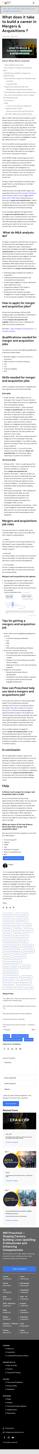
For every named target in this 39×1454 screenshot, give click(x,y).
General (28, 951)
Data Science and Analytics (15, 941)
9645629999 (24, 1326)
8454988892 (7, 1292)
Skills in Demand (11, 977)
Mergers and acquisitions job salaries (19, 90)
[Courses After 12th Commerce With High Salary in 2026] (19, 1190)
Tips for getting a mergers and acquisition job (20, 92)
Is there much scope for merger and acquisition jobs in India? (18, 107)
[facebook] (4, 1048)
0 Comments (28, 1039)
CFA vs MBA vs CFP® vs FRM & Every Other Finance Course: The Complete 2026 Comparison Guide (19, 1137)
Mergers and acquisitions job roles (16, 87)
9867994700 (24, 1333)
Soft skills (10, 81)
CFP (18, 930)
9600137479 (7, 1333)
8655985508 (7, 1299)
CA (27, 925)
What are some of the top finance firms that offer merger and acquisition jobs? (19, 112)
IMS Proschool (14, 706)
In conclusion (8, 100)
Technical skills (12, 84)
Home (5, 9)
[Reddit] (10, 907)
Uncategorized (24, 982)
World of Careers (24, 988)
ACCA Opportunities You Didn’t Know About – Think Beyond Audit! (19, 1176)
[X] (6, 907)
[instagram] (8, 1048)
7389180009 (24, 1312)
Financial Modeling (12, 951)
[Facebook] (3, 907)
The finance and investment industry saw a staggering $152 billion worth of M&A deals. (19, 195)
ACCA (8, 915)
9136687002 (7, 1306)
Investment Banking (12, 961)
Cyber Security (20, 935)
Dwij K (7, 1036)
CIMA (28, 930)
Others (25, 967)
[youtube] (20, 1048)
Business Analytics (12, 925)
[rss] (16, 1048)
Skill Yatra (8, 982)
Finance (13, 858)
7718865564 (24, 1292)
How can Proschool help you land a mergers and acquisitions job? (18, 96)
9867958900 (7, 1279)
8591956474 (7, 1319)
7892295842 (7, 1326)
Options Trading (11, 967)
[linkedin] (12, 1048)
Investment (19, 858)
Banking (22, 920)
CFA (9, 710)
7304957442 (24, 1299)
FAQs (6, 103)
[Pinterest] (13, 907)
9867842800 (24, 1279)
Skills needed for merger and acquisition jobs (19, 78)
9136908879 (24, 1319)
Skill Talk (26, 977)
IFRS (7, 956)
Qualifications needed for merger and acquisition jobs (16, 74)
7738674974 (24, 1306)
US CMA (8, 988)
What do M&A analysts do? (13, 65)
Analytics (9, 920)
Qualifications (10, 972)
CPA (7, 935)
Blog (9, 9)
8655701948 (7, 1286)
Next (33, 1030)
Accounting (21, 915)
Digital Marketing (11, 946)
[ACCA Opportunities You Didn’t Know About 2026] (19, 1152)
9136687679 (7, 1312)
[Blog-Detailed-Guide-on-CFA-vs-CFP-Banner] (19, 1113)
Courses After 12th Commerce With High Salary (16, 1216)
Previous (7, 1030)
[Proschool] (6, 2)
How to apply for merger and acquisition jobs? (17, 69)
